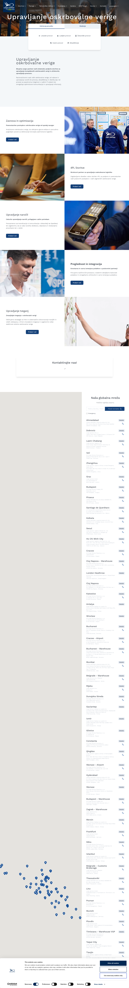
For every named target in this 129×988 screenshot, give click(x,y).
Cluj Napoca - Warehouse (99, 561)
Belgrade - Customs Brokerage (96, 867)
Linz (88, 889)
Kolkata (90, 518)
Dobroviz (90, 430)
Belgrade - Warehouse (97, 676)
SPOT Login (83, 6)
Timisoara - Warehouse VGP (100, 932)
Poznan (90, 901)
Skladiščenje (74, 43)
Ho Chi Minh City (94, 539)
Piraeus (90, 497)
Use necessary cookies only (113, 975)
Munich (90, 911)
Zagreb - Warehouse (96, 809)
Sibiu (88, 842)
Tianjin (89, 952)
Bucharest (91, 626)
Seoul (89, 528)
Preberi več (12, 139)
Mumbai (90, 662)
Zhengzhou (92, 463)
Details (121, 420)
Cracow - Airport (94, 638)
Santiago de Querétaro (97, 508)
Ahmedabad (92, 420)
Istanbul (90, 854)
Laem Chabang (94, 441)
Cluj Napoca (92, 583)
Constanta (91, 741)
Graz (88, 477)
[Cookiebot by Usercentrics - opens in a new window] (12, 984)
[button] (65, 887)
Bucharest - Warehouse (98, 649)
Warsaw (90, 787)
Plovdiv (90, 921)
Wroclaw (90, 616)
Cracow (90, 551)
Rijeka (89, 686)
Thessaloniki (92, 878)
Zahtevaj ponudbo (46, 26)
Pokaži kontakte (113, 409)
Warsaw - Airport (95, 765)
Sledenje (83, 26)
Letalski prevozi (47, 36)
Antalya (90, 604)
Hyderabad (91, 775)
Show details (98, 984)
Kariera (73, 6)
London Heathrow (95, 573)
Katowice (91, 594)
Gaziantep (91, 707)
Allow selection (113, 969)
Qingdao (90, 751)
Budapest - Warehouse (98, 799)
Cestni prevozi (58, 43)
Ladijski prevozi (65, 36)
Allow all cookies (113, 963)
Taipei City (91, 942)
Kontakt (103, 6)
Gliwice (90, 731)
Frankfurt (91, 832)
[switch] (54, 984)
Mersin (89, 820)
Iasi (88, 453)
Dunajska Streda (94, 696)
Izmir (89, 719)
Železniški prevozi (83, 36)
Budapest (91, 487)
